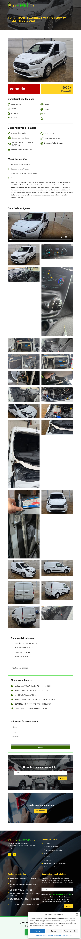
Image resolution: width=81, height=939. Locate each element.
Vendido (17, 88)
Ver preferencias (70, 931)
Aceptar (38, 931)
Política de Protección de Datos (56, 935)
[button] (77, 914)
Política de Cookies (41, 935)
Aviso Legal (69, 935)
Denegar (54, 931)
